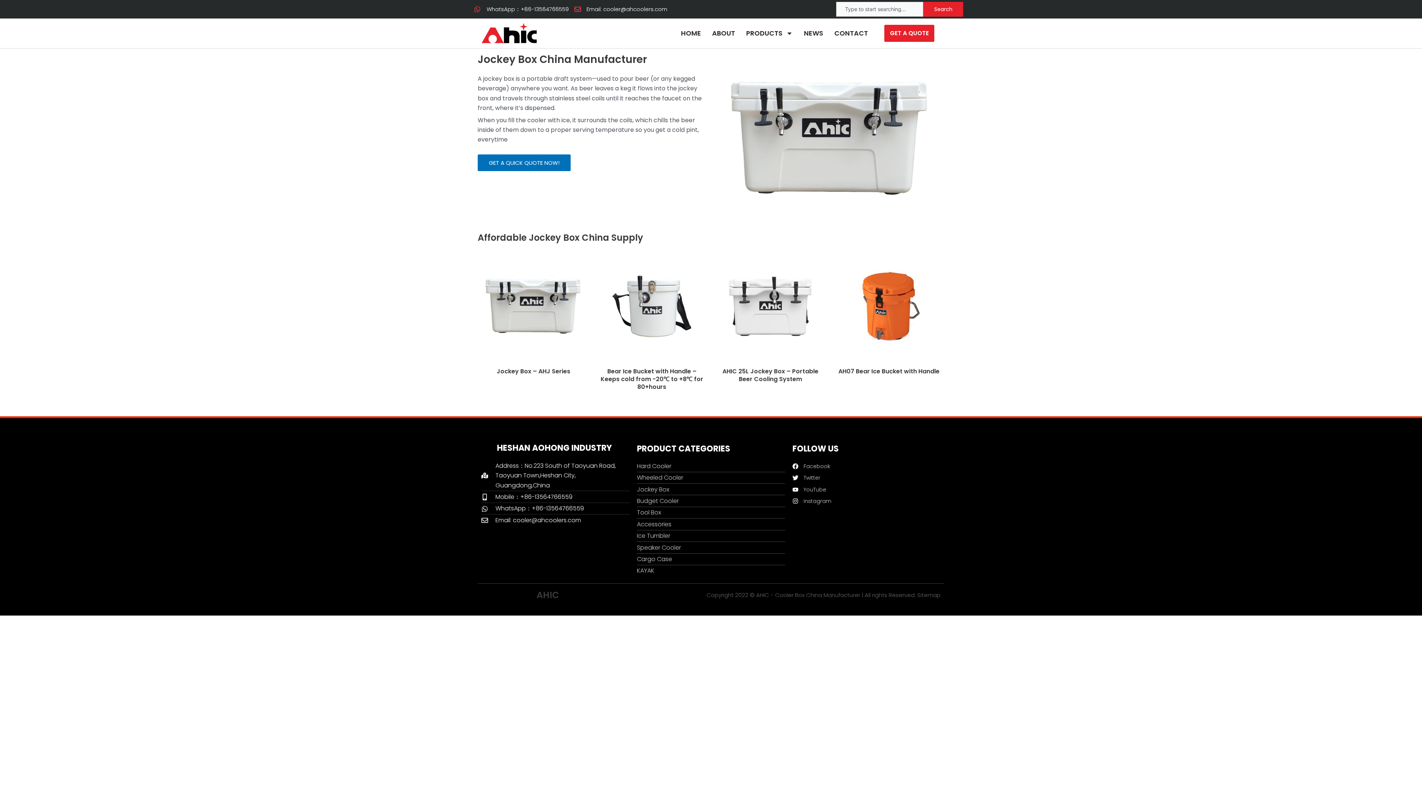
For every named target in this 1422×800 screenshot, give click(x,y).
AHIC (548, 595)
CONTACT (851, 33)
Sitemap (929, 595)
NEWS (813, 33)
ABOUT (723, 33)
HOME (691, 33)
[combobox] (879, 9)
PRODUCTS (764, 33)
